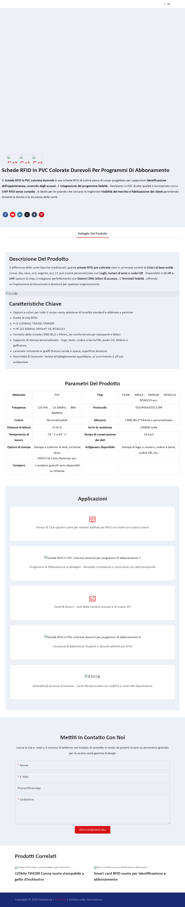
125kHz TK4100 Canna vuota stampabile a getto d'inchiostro (49, 877)
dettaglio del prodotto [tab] (92, 233)
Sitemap (61, 899)
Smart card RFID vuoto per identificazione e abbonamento (130, 877)
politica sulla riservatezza (85, 899)
